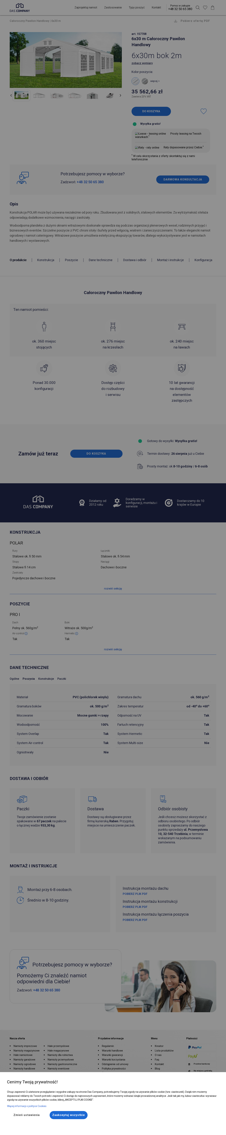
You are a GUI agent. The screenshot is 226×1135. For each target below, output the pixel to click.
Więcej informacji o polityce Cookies (26, 1106)
